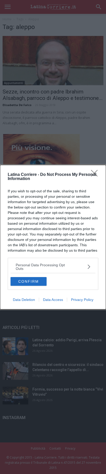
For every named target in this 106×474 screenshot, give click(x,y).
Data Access (53, 300)
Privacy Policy (82, 300)
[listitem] (53, 266)
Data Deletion (24, 300)
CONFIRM (28, 281)
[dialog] (53, 237)
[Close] (96, 175)
